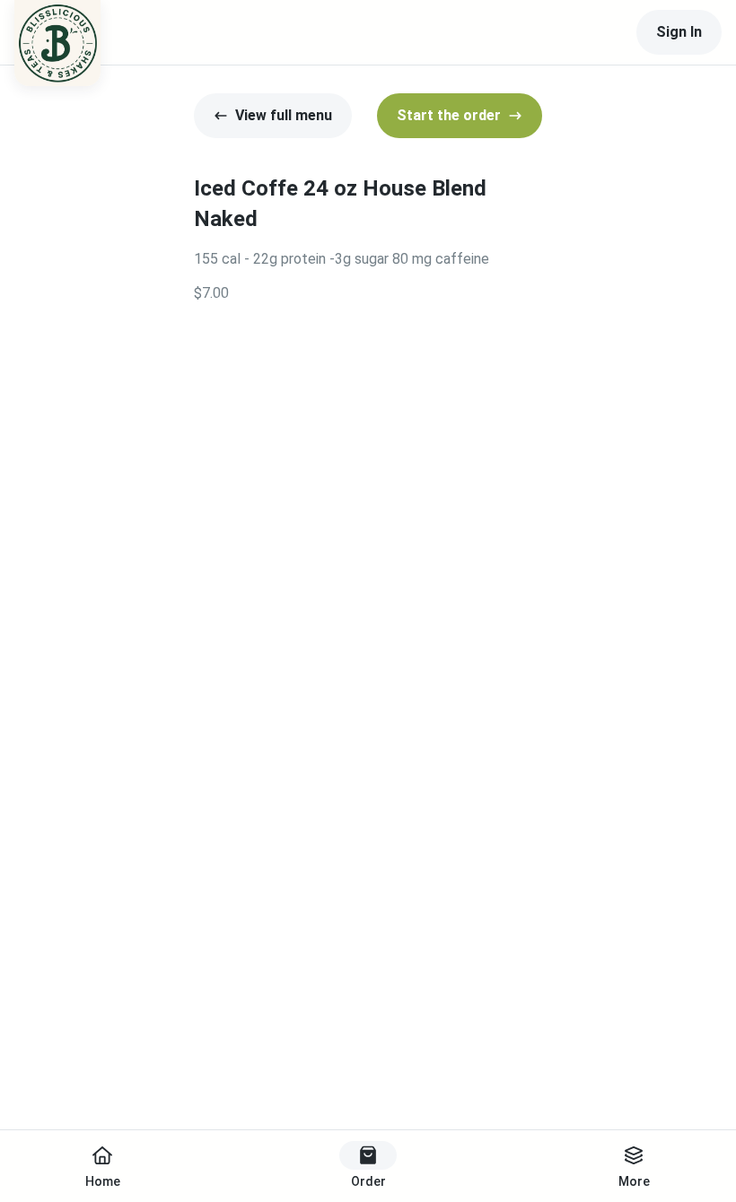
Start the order (449, 115)
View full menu (283, 115)
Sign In (679, 31)
